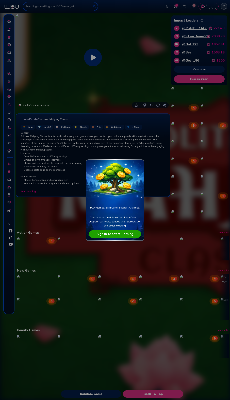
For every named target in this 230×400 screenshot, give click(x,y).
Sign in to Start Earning (115, 234)
